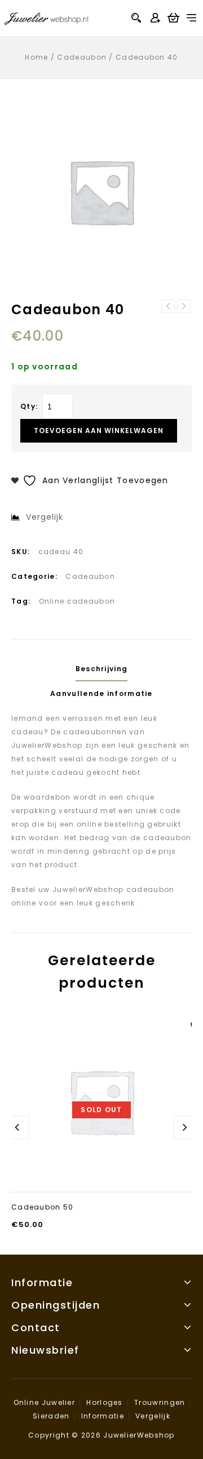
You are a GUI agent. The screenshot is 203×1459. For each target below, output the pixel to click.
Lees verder (101, 1181)
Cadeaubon (82, 57)
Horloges (104, 1402)
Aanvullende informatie (101, 693)
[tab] (101, 669)
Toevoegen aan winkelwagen (99, 430)
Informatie (102, 1416)
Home (36, 57)
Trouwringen (159, 1402)
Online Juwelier (45, 1402)
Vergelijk (152, 1416)
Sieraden (51, 1416)
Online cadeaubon (77, 601)
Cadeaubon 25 (168, 306)
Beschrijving (102, 668)
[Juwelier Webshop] (46, 17)
